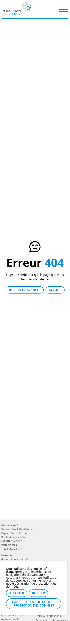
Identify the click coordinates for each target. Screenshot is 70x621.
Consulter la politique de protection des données (33, 603)
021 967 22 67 (12, 548)
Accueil (55, 290)
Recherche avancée (24, 290)
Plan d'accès (9, 545)
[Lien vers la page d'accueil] (16, 13)
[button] (63, 9)
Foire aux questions (48, 616)
